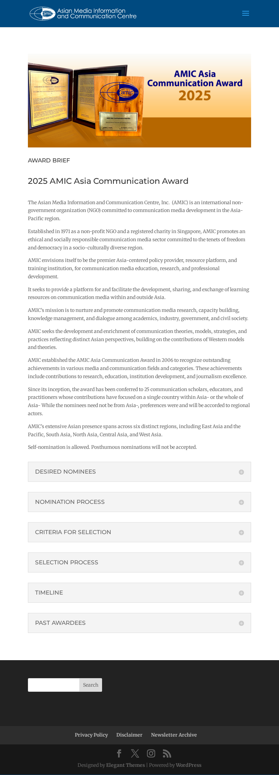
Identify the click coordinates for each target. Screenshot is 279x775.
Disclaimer (129, 735)
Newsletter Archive (174, 735)
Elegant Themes (125, 765)
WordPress (188, 765)
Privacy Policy (91, 735)
